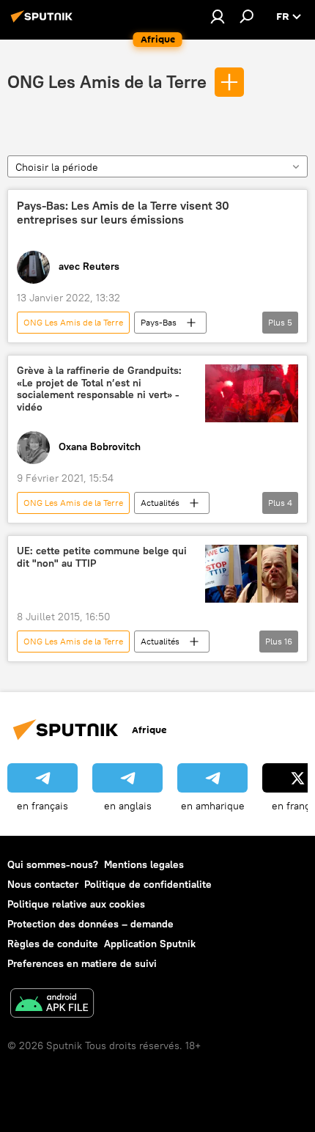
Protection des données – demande (90, 923)
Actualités (160, 502)
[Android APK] (52, 1004)
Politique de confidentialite (148, 884)
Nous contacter (42, 884)
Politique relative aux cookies (76, 904)
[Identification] (217, 16)
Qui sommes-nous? (52, 864)
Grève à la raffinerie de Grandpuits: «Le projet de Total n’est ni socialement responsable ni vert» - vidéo (99, 389)
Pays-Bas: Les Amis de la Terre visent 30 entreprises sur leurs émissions (123, 213)
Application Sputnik (150, 943)
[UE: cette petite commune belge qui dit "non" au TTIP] (251, 574)
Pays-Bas (159, 322)
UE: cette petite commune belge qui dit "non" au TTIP (102, 557)
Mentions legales (144, 864)
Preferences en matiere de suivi (82, 963)
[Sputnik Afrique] (44, 22)
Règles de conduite (52, 943)
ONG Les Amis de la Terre (107, 81)
